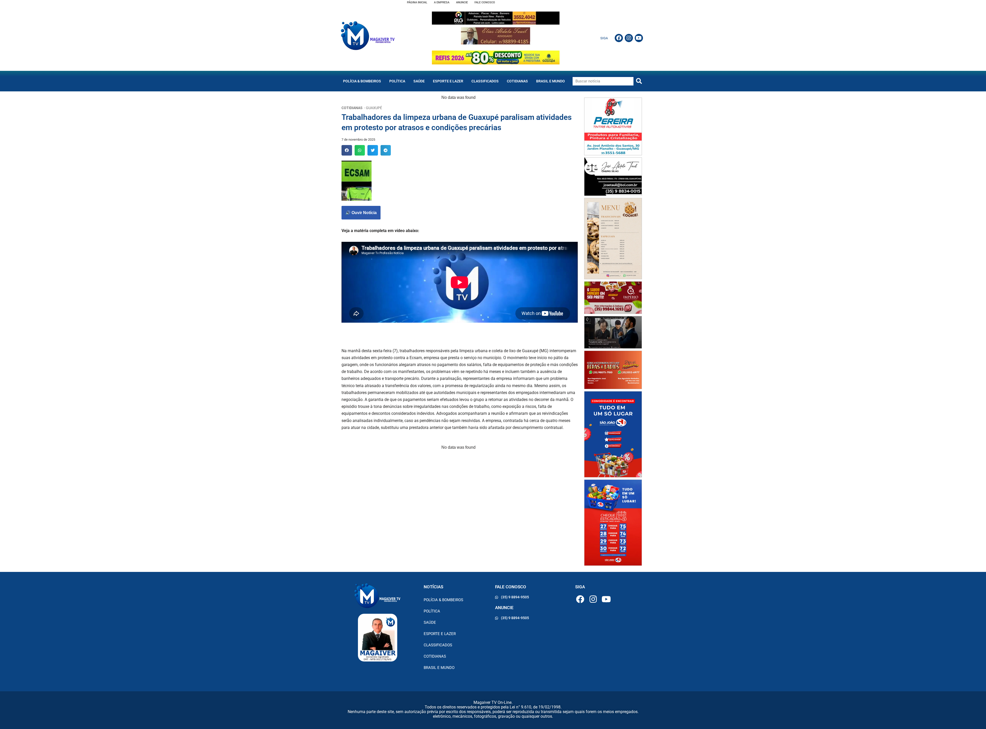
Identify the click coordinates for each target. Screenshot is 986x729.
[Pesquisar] (638, 81)
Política (397, 81)
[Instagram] (629, 38)
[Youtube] (639, 38)
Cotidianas (517, 81)
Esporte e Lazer (448, 81)
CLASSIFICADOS (485, 81)
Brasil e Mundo (550, 81)
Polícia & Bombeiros (362, 81)
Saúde (419, 81)
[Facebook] (619, 38)
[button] (347, 150)
